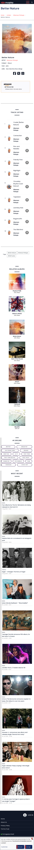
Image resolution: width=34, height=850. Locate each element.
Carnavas (17, 404)
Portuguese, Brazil (8, 834)
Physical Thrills (17, 291)
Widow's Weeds (17, 313)
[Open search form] (32, 2)
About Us (4, 822)
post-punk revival (9, 457)
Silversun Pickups (18, 15)
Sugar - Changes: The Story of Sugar (13, 572)
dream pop (11, 256)
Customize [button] (4, 847)
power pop (6, 461)
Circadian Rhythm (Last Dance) (18, 183)
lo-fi (16, 454)
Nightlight (16, 171)
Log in (30, 815)
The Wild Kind (18, 230)
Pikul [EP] (17, 427)
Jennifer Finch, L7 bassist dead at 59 (13, 668)
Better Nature (12, 253)
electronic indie (10, 450)
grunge (26, 450)
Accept (28, 847)
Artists (9, 15)
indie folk (6, 454)
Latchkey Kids (18, 208)
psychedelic (18, 461)
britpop (8, 446)
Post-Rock (26, 457)
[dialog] (17, 844)
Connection (17, 136)
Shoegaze (8, 464)
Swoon (17, 381)
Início (2, 15)
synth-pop (25, 464)
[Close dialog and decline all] (33, 839)
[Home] (7, 2)
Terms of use (5, 829)
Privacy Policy (5, 826)
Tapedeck (17, 197)
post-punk (27, 454)
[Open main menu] (27, 2)
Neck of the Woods (17, 359)
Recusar (20, 847)
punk (28, 461)
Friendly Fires (18, 160)
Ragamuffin (17, 219)
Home (3, 819)
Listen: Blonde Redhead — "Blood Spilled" (15, 603)
